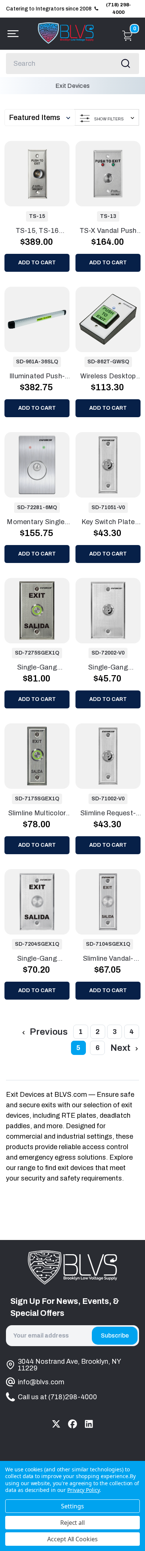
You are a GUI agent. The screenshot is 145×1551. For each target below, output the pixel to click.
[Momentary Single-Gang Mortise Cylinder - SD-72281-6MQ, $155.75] (37, 465)
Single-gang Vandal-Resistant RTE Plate (37, 959)
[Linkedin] (88, 1423)
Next (121, 1048)
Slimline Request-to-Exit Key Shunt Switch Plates (107, 813)
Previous (48, 1032)
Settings (72, 1506)
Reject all (72, 1522)
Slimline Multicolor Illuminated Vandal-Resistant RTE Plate (37, 813)
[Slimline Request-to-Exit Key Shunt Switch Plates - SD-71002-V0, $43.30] (108, 756)
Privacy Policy (83, 1489)
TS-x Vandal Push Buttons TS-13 (108, 231)
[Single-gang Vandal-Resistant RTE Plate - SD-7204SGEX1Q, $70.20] (37, 902)
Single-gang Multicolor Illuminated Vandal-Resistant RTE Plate (37, 668)
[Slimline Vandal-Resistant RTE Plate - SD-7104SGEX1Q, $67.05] (108, 902)
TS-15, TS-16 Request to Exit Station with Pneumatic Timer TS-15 (37, 231)
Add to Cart (37, 262)
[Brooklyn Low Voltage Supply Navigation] (11, 33)
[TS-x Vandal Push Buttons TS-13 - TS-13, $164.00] (108, 173)
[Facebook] (72, 1423)
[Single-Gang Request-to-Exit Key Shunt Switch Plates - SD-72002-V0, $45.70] (108, 610)
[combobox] (72, 63)
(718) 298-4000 (118, 8)
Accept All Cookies (72, 1539)
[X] (56, 1423)
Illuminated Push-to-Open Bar (37, 376)
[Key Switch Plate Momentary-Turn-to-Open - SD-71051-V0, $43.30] (108, 465)
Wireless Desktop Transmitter (108, 376)
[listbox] (41, 117)
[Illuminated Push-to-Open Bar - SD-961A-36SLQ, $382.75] (37, 319)
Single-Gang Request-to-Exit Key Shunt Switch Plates (108, 668)
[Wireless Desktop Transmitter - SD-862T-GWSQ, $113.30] (108, 319)
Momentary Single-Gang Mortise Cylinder (37, 522)
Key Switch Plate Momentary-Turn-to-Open (108, 522)
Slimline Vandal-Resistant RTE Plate (108, 959)
